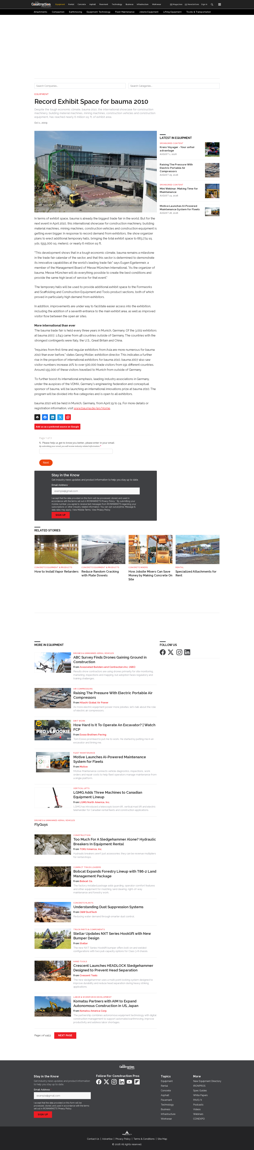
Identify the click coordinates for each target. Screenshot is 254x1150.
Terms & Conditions (144, 1139)
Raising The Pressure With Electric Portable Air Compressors (176, 168)
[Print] (37, 417)
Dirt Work (79, 721)
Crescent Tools (88, 975)
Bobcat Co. (86, 881)
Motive (84, 766)
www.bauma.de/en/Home (92, 408)
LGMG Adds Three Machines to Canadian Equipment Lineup (107, 794)
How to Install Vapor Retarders (56, 571)
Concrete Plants (83, 903)
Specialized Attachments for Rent (196, 573)
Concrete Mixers (138, 567)
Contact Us (93, 1139)
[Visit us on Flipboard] (137, 1081)
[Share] (45, 417)
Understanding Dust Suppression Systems (108, 907)
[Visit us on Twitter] (171, 652)
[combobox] (80, 86)
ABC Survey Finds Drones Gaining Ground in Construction (110, 659)
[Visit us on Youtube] (129, 1081)
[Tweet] (60, 417)
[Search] (212, 4)
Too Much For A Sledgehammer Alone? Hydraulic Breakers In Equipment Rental (114, 841)
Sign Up (61, 515)
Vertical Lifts (81, 788)
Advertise (107, 1139)
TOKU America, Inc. (91, 849)
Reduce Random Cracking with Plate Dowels (100, 573)
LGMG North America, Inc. (95, 802)
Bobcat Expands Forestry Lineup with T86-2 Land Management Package (114, 873)
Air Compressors (83, 689)
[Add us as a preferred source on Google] (68, 417)
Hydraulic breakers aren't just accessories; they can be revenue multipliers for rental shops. (114, 855)
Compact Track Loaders (87, 867)
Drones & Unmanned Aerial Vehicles (93, 653)
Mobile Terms (84, 510)
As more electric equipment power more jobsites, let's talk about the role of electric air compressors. (114, 708)
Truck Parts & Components (89, 929)
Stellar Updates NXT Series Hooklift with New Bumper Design (112, 935)
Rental (180, 567)
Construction (81, 835)
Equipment (41, 94)
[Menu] (220, 4)
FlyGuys (41, 824)
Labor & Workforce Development (92, 997)
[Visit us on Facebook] (163, 652)
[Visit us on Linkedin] (187, 652)
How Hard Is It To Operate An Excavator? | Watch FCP (114, 727)
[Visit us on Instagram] (179, 652)
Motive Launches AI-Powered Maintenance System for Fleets (180, 207)
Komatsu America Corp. (93, 1010)
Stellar (84, 943)
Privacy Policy (103, 510)
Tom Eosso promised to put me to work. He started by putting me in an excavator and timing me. (113, 741)
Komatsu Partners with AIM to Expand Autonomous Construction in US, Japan (105, 1003)
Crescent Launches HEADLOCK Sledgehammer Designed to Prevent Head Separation (113, 967)
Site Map (162, 1139)
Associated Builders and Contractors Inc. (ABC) (107, 667)
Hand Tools (80, 961)
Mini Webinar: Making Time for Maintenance (179, 190)
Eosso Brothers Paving (93, 734)
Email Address (60, 485)
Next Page (65, 1035)
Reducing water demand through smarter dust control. (103, 916)
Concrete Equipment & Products (53, 567)
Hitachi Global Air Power (94, 702)
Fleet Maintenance (84, 753)
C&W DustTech (88, 912)
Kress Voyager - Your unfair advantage (177, 149)
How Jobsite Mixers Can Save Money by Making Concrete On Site (150, 575)
